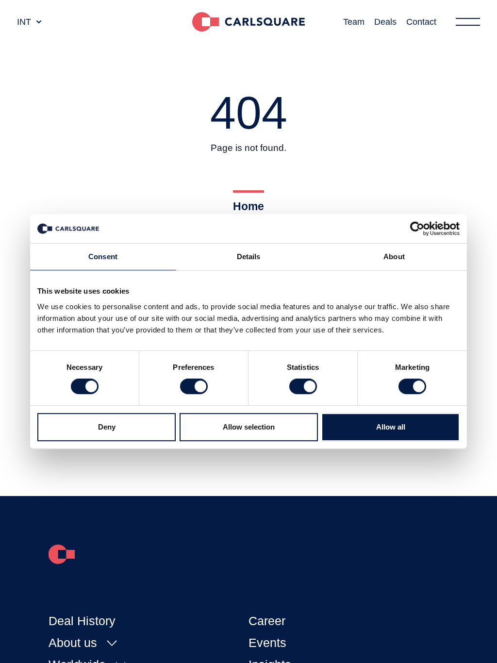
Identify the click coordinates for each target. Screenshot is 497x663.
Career (266, 621)
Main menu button (468, 22)
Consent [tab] (102, 256)
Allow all (390, 427)
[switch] (194, 386)
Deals (385, 22)
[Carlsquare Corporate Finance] (248, 22)
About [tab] (394, 256)
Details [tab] (249, 256)
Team (353, 22)
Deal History (82, 621)
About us (73, 642)
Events (267, 642)
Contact (421, 22)
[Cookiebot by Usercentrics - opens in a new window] (417, 228)
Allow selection (249, 427)
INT (24, 22)
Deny (107, 427)
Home (248, 206)
